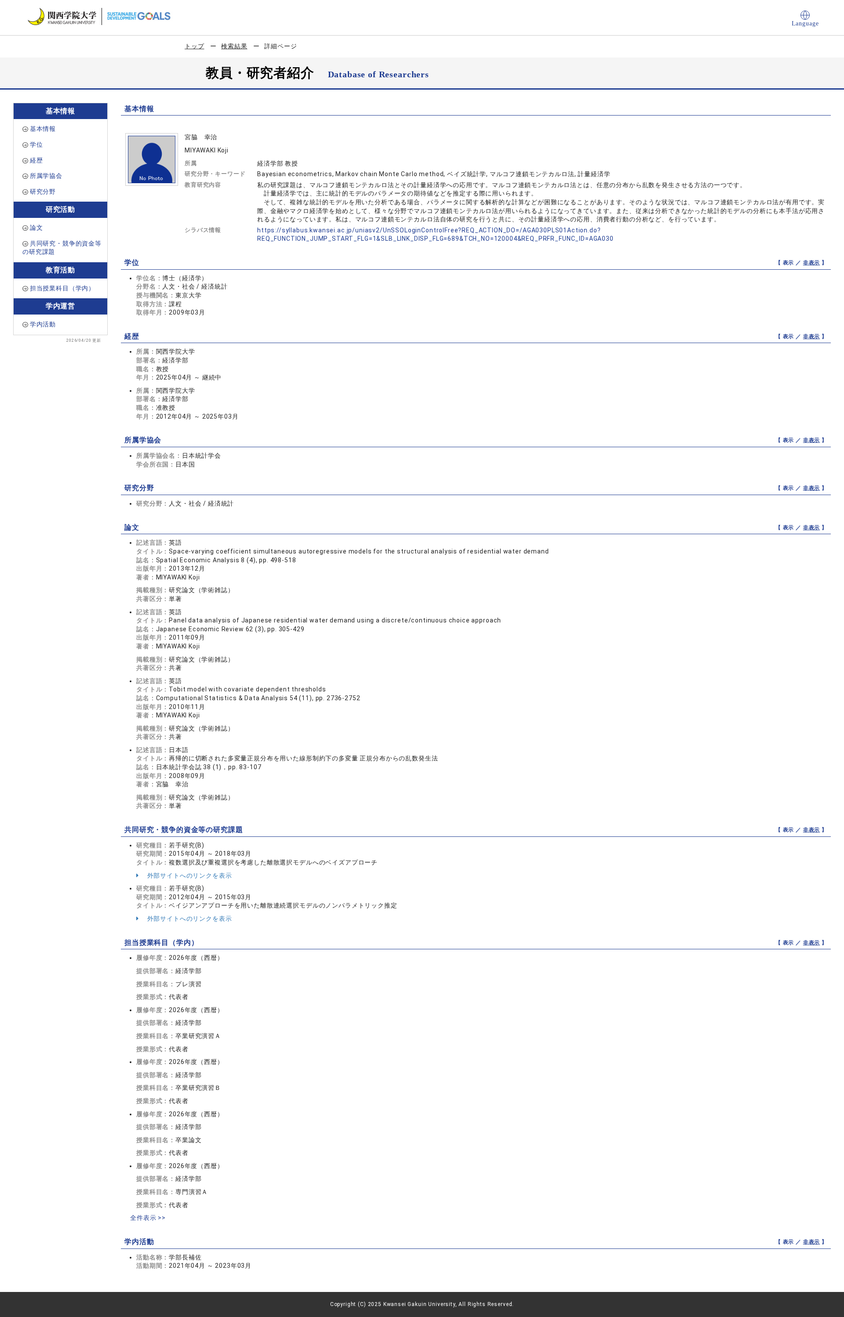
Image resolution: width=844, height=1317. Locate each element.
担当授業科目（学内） (62, 288)
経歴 (36, 160)
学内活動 (43, 324)
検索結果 (234, 46)
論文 (36, 227)
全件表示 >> (148, 1217)
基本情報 (43, 128)
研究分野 (43, 191)
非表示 (811, 263)
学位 (36, 144)
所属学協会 (46, 175)
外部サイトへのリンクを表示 (189, 875)
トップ (194, 46)
